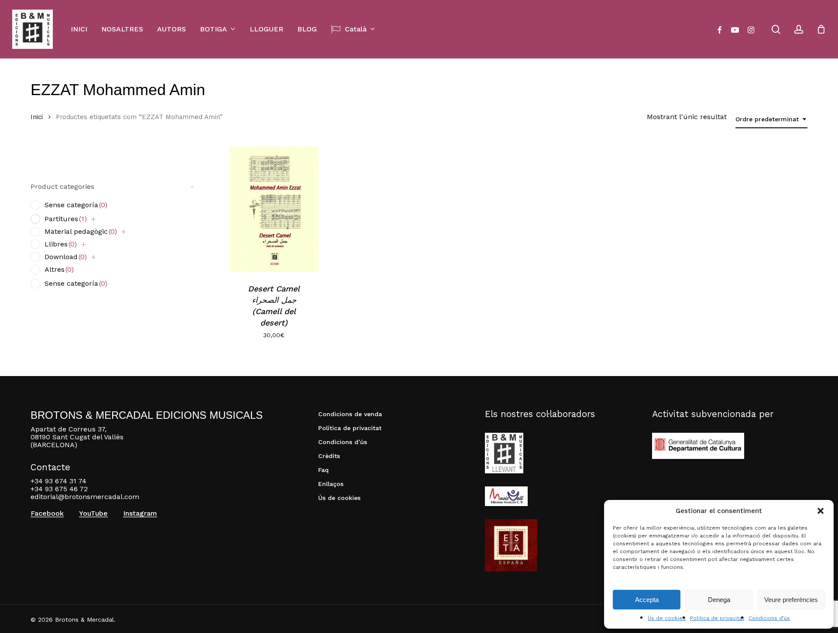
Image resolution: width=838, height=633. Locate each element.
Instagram (140, 513)
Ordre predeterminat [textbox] (767, 119)
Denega (719, 599)
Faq (323, 469)
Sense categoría (76, 205)
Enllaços (330, 483)
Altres (59, 269)
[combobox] (771, 119)
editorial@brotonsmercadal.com (85, 497)
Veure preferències (791, 599)
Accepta (647, 599)
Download (66, 257)
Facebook (47, 513)
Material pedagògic (81, 231)
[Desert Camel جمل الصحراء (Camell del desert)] (274, 209)
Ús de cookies (667, 618)
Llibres (61, 244)
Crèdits (329, 455)
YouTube (93, 513)
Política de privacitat (717, 618)
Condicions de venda (350, 414)
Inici (37, 117)
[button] (820, 510)
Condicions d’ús (769, 618)
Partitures (66, 219)
